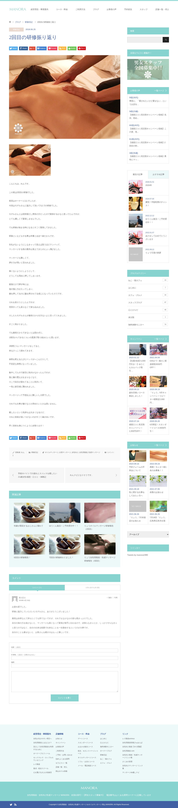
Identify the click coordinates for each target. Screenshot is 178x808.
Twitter (11, 804)
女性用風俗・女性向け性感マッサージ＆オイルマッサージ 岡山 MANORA (85, 804)
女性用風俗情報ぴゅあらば (132, 743)
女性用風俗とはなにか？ (42, 743)
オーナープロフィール (41, 753)
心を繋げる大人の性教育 (42, 772)
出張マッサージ (65, 452)
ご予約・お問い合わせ (64, 755)
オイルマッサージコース (87, 758)
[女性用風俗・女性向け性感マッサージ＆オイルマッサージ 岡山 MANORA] (17, 9)
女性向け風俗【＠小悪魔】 (132, 747)
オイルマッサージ (51, 452)
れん (22, 452)
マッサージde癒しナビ (130, 772)
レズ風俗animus (128, 739)
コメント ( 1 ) (37, 587)
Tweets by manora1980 (137, 555)
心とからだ (147, 310)
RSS (15, 804)
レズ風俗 (36, 764)
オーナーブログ (106, 751)
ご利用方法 (80, 9)
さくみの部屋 (127, 762)
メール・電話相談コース (87, 766)
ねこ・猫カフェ (147, 280)
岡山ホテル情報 (61, 771)
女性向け (75, 452)
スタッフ (144, 9)
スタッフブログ (147, 302)
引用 (115, 597)
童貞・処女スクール (40, 768)
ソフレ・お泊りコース (86, 762)
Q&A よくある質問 (62, 759)
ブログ (96, 9)
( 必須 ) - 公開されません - (23, 655)
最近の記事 (138, 174)
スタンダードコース (85, 743)
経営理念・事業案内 (39, 9)
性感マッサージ (94, 452)
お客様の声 (111, 9)
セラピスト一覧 (61, 763)
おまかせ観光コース (85, 747)
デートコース (83, 739)
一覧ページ (159, 91)
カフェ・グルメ (147, 295)
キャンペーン (61, 743)
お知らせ (59, 739)
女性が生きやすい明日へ (42, 739)
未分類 (147, 317)
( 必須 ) (16, 647)
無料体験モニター (147, 325)
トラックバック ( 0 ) (92, 587)
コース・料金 (62, 9)
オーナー (22, 597)
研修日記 (16, 30)
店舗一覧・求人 (162, 9)
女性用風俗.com (128, 751)
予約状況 (128, 9)
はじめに (147, 288)
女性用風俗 (83, 452)
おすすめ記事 (158, 174)
